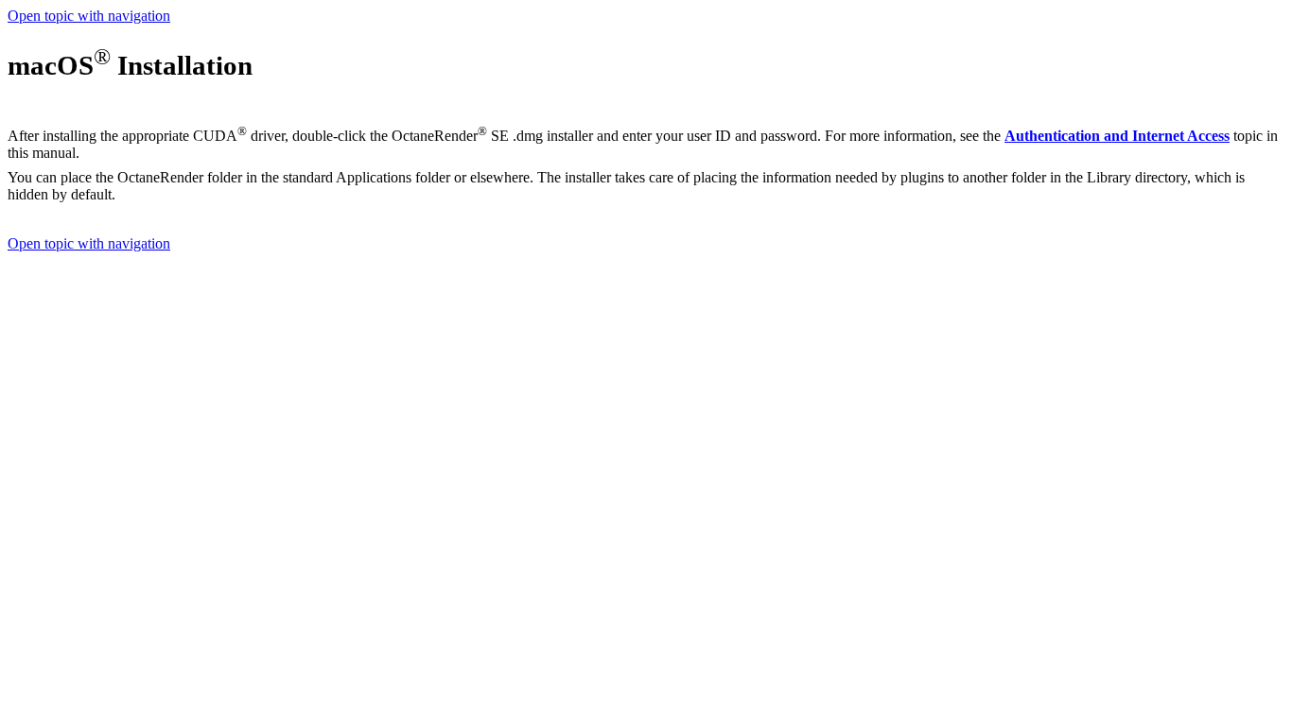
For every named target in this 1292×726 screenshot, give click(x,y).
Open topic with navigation (89, 16)
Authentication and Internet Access (1117, 136)
